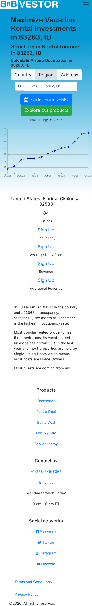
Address (69, 75)
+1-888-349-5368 (46, 471)
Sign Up (46, 230)
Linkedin (47, 564)
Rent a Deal (46, 411)
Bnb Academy (46, 444)
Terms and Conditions (33, 582)
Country (23, 75)
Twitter (47, 542)
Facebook (47, 531)
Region (46, 75)
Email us (46, 482)
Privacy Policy (26, 594)
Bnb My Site (46, 433)
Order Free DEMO (49, 99)
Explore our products (46, 110)
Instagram (47, 553)
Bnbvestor (46, 401)
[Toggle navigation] (86, 4)
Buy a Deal (46, 422)
